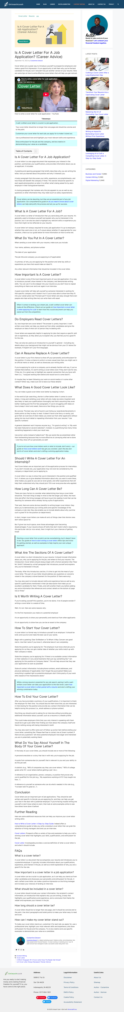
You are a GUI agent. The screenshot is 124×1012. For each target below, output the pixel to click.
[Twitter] (16, 950)
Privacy (111, 4)
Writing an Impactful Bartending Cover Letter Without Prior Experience (95, 134)
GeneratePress (72, 1009)
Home (38, 4)
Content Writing (79, 4)
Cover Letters (20, 833)
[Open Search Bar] (118, 4)
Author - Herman (100, 992)
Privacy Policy (69, 982)
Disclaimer (68, 977)
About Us (91, 4)
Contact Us (101, 4)
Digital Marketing (64, 4)
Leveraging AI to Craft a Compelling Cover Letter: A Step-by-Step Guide (96, 156)
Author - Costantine (101, 987)
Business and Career (93, 174)
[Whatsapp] (21, 950)
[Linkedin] (23, 950)
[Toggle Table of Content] (35, 151)
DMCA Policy (69, 992)
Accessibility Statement (73, 1002)
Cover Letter (19, 843)
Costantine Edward (32, 940)
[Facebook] (19, 950)
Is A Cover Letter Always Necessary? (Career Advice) (34, 962)
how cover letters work (32, 449)
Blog (45, 4)
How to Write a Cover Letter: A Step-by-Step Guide (34, 824)
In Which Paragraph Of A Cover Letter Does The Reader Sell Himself (39, 960)
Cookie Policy (69, 997)
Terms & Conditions (71, 987)
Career (52, 4)
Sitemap (97, 982)
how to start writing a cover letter (44, 541)
